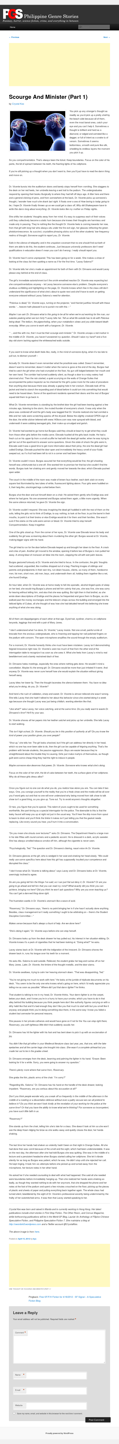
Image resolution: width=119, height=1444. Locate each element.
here (37, 1231)
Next (107, 37)
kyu (34, 1238)
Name (19, 1374)
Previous (14, 37)
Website (18, 1405)
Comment (20, 1332)
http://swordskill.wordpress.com (25, 1224)
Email (19, 1390)
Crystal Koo (18, 103)
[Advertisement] (59, 64)
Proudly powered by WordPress (59, 1433)
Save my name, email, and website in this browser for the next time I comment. (49, 1413)
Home (12, 27)
